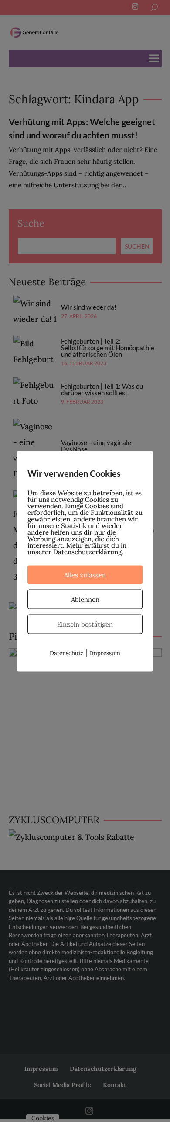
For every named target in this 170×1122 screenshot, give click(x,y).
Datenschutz (67, 652)
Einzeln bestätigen (85, 624)
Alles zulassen (85, 574)
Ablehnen (85, 599)
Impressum (105, 652)
